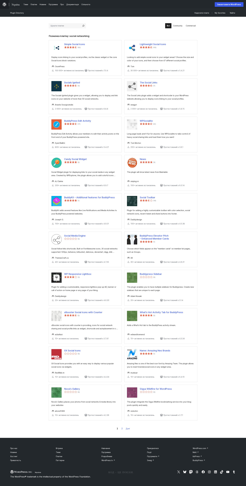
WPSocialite (146, 120)
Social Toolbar (147, 197)
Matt (196, 452)
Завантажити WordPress (229, 4)
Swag (150, 460)
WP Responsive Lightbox (77, 274)
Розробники (106, 456)
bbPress (197, 456)
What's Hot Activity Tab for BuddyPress (161, 312)
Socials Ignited (72, 82)
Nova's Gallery (72, 389)
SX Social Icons (72, 350)
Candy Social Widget (75, 159)
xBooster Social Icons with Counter (83, 312)
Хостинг (13, 456)
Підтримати (153, 456)
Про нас (13, 448)
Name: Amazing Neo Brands (155, 350)
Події (149, 452)
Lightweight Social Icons (153, 44)
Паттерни (60, 460)
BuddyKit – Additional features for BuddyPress (89, 197)
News (143, 159)
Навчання (105, 448)
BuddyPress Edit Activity (77, 120)
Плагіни (59, 456)
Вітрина (59, 448)
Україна (38, 472)
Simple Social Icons (74, 44)
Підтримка (106, 452)
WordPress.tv (108, 460)
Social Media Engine (75, 235)
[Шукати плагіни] (83, 25)
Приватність (15, 460)
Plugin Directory (17, 13)
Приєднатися (153, 448)
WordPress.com (200, 448)
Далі (128, 428)
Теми (58, 452)
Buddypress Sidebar (151, 274)
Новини (13, 452)
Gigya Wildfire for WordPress (156, 389)
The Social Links (148, 82)
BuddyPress (199, 460)
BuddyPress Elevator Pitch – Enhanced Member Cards (154, 237)
